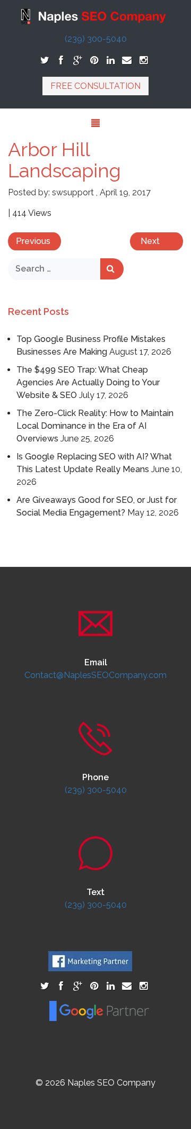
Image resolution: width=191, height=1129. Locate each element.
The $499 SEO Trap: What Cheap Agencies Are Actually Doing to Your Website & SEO (88, 382)
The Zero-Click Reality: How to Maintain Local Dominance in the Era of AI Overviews (94, 426)
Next (150, 241)
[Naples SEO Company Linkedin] (110, 60)
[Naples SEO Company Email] (127, 60)
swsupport (73, 192)
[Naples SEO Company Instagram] (143, 60)
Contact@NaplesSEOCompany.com (95, 675)
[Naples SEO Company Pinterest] (94, 60)
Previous (33, 241)
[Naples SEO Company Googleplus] (77, 60)
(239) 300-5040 (96, 39)
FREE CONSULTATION (95, 86)
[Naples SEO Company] (95, 16)
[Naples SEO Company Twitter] (44, 60)
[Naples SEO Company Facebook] (61, 60)
